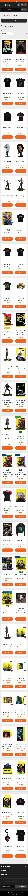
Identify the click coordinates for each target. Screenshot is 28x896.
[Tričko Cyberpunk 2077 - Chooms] (7, 286)
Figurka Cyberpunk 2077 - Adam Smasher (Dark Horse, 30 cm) (7, 401)
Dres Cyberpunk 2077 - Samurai (21, 128)
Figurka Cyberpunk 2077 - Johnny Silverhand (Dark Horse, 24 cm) (7, 196)
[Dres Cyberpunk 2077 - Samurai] (21, 116)
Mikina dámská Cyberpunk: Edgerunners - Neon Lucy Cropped (20, 541)
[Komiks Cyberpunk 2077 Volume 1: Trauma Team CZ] (21, 495)
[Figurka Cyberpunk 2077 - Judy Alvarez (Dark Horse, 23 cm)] (7, 354)
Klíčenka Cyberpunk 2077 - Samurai (7, 847)
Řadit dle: (3, 30)
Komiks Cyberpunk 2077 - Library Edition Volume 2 (20, 59)
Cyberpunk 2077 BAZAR (20, 574)
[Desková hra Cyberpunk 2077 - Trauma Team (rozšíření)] (7, 699)
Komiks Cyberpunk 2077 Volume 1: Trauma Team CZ (20, 507)
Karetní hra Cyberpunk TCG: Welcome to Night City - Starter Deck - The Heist (20, 779)
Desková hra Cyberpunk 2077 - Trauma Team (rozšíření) (7, 711)
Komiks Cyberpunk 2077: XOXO (7, 230)
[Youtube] (16, 882)
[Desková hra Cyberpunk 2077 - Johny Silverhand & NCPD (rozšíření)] (21, 699)
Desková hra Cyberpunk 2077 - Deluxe (7, 677)
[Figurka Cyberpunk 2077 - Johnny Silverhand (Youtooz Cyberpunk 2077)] (21, 150)
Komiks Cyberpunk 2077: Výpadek (20, 401)
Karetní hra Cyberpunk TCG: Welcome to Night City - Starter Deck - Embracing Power (7, 813)
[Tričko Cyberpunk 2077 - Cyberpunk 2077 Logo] (21, 835)
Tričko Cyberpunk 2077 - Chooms (7, 297)
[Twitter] (13, 882)
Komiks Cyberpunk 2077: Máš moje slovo (7, 541)
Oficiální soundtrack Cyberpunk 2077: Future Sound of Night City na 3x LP (7, 745)
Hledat (23, 9)
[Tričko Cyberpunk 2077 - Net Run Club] (7, 252)
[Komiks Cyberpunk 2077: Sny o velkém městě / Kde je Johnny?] (21, 354)
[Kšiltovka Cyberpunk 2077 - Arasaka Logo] (21, 801)
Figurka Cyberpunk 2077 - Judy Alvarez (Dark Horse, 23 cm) (7, 366)
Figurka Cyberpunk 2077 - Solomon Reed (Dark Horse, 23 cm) (7, 435)
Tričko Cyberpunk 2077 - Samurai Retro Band (20, 230)
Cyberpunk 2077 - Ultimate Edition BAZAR (7, 332)
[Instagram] (19, 882)
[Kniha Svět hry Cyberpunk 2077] (7, 563)
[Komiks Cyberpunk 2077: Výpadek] (21, 389)
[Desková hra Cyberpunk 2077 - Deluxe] (7, 666)
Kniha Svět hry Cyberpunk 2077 (7, 575)
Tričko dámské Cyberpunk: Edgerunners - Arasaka (7, 507)
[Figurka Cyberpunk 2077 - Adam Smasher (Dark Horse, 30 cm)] (7, 389)
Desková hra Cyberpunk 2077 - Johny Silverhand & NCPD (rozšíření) (20, 711)
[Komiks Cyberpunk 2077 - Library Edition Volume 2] (21, 47)
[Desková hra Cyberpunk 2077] (21, 632)
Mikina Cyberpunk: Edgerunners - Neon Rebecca (7, 128)
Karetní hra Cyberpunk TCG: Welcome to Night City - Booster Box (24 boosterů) (7, 779)
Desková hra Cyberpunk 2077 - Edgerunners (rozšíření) (20, 677)
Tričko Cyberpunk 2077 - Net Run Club (7, 263)
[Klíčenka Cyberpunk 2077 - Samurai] (7, 835)
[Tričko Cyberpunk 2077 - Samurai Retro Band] (21, 218)
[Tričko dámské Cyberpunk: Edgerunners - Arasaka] (7, 495)
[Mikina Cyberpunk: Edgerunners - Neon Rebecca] (7, 116)
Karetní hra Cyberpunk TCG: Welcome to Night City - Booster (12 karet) (20, 745)
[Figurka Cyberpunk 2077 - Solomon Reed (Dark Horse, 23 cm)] (7, 423)
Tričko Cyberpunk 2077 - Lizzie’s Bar (20, 263)
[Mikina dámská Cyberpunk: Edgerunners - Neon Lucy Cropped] (21, 529)
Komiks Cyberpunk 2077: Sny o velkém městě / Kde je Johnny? (20, 366)
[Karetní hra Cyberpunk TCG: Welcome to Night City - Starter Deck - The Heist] (21, 767)
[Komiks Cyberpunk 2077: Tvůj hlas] (21, 319)
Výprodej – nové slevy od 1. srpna (15, 1)
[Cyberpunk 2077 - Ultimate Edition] (21, 423)
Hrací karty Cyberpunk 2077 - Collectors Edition (21, 297)
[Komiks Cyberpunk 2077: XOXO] (7, 218)
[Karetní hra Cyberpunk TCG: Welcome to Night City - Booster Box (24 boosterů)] (7, 767)
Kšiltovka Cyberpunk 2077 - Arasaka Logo (20, 813)
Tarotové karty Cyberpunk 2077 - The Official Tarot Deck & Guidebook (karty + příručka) (21, 609)
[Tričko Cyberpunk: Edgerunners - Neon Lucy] (21, 82)
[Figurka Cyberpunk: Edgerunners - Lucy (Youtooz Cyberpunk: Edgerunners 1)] (7, 150)
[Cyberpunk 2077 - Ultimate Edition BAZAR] (7, 319)
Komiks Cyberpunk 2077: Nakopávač (7, 58)
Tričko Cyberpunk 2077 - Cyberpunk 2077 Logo (20, 847)
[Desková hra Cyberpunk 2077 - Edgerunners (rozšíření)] (21, 666)
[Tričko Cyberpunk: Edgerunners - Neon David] (7, 82)
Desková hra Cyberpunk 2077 (20, 644)
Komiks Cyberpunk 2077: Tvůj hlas (20, 331)
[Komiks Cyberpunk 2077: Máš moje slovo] (7, 529)
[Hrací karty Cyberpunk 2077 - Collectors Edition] (21, 286)
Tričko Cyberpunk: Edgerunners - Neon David (7, 94)
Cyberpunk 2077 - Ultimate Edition (21, 435)
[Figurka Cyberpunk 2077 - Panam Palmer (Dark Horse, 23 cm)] (21, 184)
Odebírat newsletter (21, 886)
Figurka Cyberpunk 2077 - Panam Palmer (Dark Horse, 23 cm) (20, 196)
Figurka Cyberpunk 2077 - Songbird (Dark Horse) (7, 644)
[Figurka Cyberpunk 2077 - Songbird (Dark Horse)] (7, 632)
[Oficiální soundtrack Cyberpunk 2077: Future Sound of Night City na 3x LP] (7, 733)
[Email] (7, 882)
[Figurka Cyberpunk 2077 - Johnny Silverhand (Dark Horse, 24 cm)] (7, 184)
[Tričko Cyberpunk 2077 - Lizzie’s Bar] (21, 252)
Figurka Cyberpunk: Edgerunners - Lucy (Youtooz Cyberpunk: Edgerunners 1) (7, 162)
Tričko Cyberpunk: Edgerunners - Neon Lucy (20, 94)
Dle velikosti (7, 97)
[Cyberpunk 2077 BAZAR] (21, 563)
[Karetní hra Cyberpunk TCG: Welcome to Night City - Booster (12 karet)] (21, 733)
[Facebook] (10, 882)
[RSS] (23, 882)
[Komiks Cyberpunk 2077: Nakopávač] (7, 47)
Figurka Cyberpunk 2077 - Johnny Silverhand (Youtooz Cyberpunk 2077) (20, 162)
